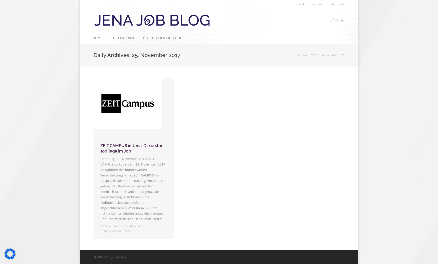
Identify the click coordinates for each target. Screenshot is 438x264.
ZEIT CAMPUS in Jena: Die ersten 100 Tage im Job (132, 148)
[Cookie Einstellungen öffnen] (10, 258)
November (329, 55)
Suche (340, 20)
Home (302, 55)
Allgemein (135, 226)
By (117, 231)
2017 (314, 55)
